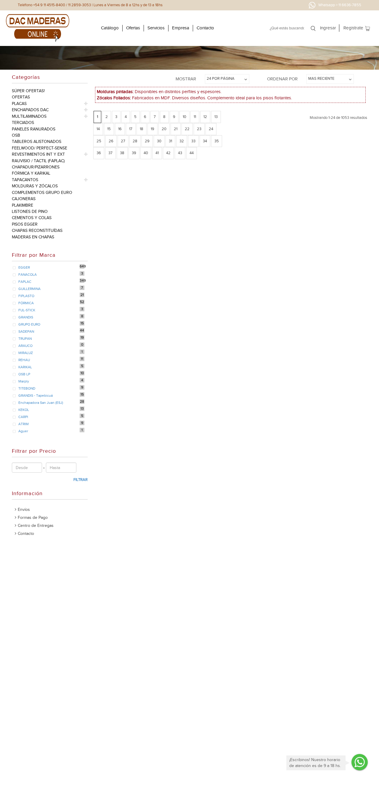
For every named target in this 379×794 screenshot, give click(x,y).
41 (157, 153)
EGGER (24, 267)
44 (192, 153)
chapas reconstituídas (37, 230)
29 (147, 141)
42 (168, 153)
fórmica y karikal (31, 173)
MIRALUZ (25, 353)
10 (184, 116)
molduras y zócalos (35, 186)
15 (109, 129)
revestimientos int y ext (38, 154)
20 (164, 129)
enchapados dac (30, 110)
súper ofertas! (28, 91)
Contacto (205, 27)
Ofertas (133, 27)
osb (16, 135)
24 (211, 129)
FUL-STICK (26, 310)
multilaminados (29, 116)
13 (216, 116)
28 (135, 141)
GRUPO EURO (29, 324)
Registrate (353, 28)
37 (110, 153)
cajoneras (24, 199)
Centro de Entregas (36, 525)
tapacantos (25, 180)
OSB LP (24, 374)
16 (120, 129)
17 (130, 129)
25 (99, 141)
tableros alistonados (36, 141)
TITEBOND (26, 388)
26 (111, 141)
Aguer (23, 431)
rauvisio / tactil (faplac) (38, 161)
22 (187, 129)
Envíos (24, 509)
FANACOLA (27, 274)
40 (146, 153)
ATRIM (23, 424)
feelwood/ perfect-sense (39, 148)
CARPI (23, 417)
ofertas (21, 97)
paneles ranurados (33, 129)
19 (152, 129)
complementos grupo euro (42, 192)
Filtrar (80, 479)
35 (216, 141)
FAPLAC (24, 282)
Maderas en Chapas (33, 237)
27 (123, 141)
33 (193, 141)
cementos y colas (32, 218)
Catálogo (110, 27)
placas (19, 103)
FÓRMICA (26, 303)
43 (180, 153)
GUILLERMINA (29, 289)
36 (99, 153)
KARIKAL (25, 367)
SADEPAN (26, 331)
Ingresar (328, 28)
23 (199, 129)
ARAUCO (25, 346)
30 (159, 141)
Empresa (180, 27)
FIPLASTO (26, 296)
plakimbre (22, 205)
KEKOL (23, 410)
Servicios (156, 27)
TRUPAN (25, 339)
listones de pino (30, 211)
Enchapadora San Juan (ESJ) (40, 403)
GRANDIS (25, 317)
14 (98, 129)
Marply (23, 381)
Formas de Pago (33, 517)
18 (141, 129)
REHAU (24, 360)
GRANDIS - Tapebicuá (35, 395)
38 (122, 153)
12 (205, 116)
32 (181, 141)
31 (170, 141)
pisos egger (25, 224)
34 (205, 141)
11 (195, 116)
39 (134, 153)
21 (175, 129)
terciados (23, 122)
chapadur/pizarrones (36, 167)
